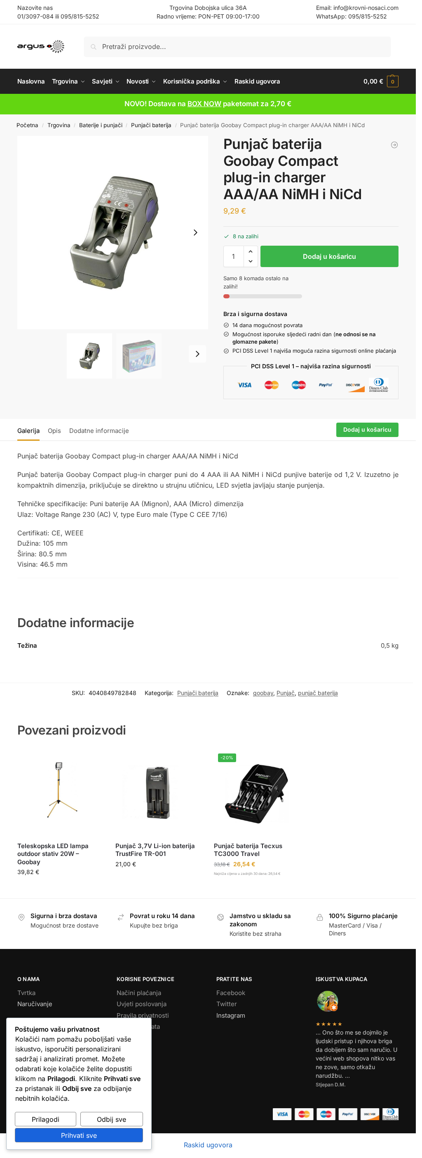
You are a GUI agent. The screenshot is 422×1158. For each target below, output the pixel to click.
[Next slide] (195, 232)
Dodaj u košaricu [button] (60, 889)
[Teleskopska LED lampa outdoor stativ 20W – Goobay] (60, 792)
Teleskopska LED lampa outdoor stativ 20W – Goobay (53, 854)
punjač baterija (318, 692)
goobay (263, 692)
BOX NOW (204, 104)
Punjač (286, 692)
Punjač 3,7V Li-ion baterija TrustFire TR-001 (155, 850)
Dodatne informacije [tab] (99, 431)
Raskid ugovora (208, 1145)
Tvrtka (26, 993)
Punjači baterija (151, 125)
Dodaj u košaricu (329, 256)
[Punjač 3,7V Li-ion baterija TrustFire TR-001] (158, 792)
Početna (27, 125)
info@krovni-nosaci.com (366, 7)
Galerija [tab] (28, 431)
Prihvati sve (79, 1135)
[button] (381, 81)
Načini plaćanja (139, 993)
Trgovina (58, 125)
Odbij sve (111, 1119)
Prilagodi (45, 1119)
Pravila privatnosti (143, 1015)
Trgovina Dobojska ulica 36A (208, 7)
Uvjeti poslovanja (141, 1004)
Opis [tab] (54, 431)
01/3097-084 (35, 16)
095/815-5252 (80, 16)
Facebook (230, 993)
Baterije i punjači (100, 125)
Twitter (226, 1004)
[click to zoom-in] (114, 232)
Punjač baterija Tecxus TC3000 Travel (248, 850)
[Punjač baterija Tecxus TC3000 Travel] (394, 145)
